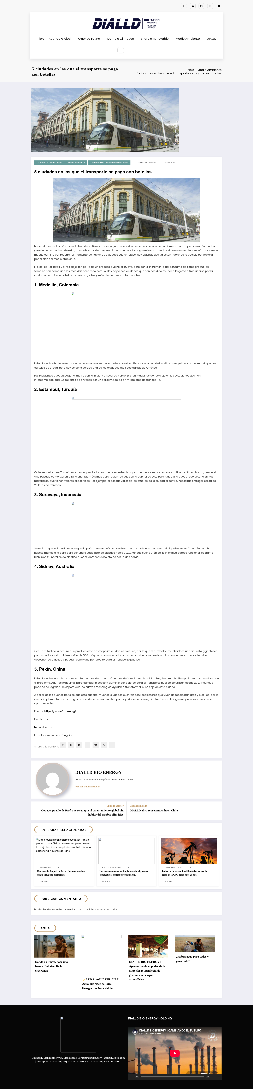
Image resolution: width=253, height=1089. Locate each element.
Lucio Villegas (43, 727)
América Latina (89, 39)
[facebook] (63, 745)
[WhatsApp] (104, 745)
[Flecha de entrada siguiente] (217, 811)
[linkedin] (79, 745)
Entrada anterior (115, 806)
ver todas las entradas (87, 786)
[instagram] (210, 6)
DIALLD (211, 39)
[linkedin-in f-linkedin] (193, 6)
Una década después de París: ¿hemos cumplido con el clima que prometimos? (61, 873)
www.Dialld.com (66, 1058)
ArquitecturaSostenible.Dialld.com (82, 1061)
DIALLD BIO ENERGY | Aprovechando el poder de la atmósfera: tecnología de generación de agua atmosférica (147, 970)
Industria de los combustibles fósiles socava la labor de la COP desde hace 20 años (184, 873)
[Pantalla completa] (217, 1076)
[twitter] (71, 745)
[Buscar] (120, 50)
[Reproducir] (131, 1076)
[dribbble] (201, 6)
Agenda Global (60, 39)
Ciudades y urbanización (49, 162)
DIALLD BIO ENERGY (147, 162)
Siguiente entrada (138, 806)
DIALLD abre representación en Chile (154, 810)
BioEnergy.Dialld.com (43, 1058)
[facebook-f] (184, 6)
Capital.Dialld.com (114, 1058)
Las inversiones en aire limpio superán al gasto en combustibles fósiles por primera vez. (124, 873)
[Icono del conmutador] (136, 50)
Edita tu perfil (118, 779)
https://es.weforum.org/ (60, 711)
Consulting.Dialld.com (89, 1058)
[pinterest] (96, 745)
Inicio (40, 39)
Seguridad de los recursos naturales (109, 162)
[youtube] (219, 6)
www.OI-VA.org (112, 1061)
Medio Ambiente (188, 39)
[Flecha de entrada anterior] (35, 811)
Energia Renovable (155, 39)
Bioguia (67, 735)
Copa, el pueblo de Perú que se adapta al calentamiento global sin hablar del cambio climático (82, 812)
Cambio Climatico (120, 39)
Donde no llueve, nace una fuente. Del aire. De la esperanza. (51, 966)
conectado (71, 909)
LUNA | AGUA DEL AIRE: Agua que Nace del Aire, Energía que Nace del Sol (101, 984)
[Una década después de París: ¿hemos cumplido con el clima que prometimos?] (64, 845)
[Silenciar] (213, 1076)
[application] (175, 1053)
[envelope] (87, 745)
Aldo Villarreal (45, 867)
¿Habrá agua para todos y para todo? (192, 959)
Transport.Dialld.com (49, 1061)
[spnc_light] (129, 50)
